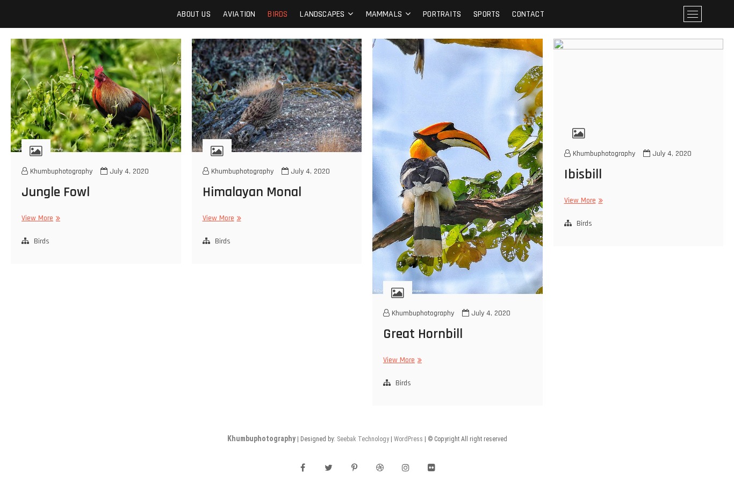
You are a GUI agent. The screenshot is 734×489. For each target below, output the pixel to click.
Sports (486, 14)
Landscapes (322, 14)
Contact (528, 14)
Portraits (442, 14)
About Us (194, 14)
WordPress (408, 439)
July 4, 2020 (128, 171)
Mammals (384, 14)
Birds (277, 14)
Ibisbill (583, 174)
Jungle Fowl (55, 192)
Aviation (239, 14)
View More (39, 218)
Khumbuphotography (60, 171)
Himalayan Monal (252, 192)
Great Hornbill (423, 334)
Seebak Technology (363, 439)
